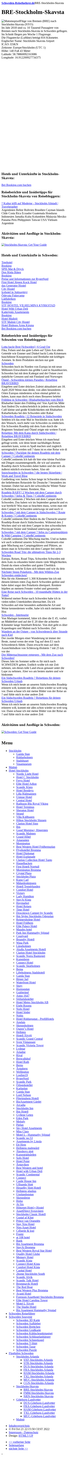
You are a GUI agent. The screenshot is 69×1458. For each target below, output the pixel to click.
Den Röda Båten (11, 272)
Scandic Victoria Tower (30, 1045)
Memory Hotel (24, 1257)
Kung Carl (22, 879)
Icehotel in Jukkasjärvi (14, 292)
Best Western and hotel (29, 1167)
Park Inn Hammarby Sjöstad (32, 932)
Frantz (20, 1234)
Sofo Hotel (22, 1157)
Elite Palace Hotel (26, 926)
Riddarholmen (24, 757)
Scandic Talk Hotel (27, 1280)
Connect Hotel (24, 962)
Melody (20, 1121)
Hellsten (21, 1032)
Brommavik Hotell (27, 1283)
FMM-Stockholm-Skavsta (39, 1393)
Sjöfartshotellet (24, 999)
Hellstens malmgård (27, 1148)
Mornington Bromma (28, 869)
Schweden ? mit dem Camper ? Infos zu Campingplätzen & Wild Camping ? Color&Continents (34, 534)
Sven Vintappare (26, 1042)
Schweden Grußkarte (28, 1330)
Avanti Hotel (23, 1293)
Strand (20, 813)
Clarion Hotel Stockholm (30, 952)
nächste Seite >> (18, 1448)
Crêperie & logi (25, 1230)
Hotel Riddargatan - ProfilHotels (35, 1018)
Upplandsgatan (25, 1194)
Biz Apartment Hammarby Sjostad (36, 1310)
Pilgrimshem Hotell (27, 1098)
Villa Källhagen (25, 816)
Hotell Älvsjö (24, 1035)
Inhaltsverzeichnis (19, 1425)
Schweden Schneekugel (30, 1340)
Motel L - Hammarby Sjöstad (33, 1134)
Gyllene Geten (24, 1114)
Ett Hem (21, 1144)
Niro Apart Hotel (26, 1227)
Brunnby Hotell (25, 939)
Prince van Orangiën (28, 1220)
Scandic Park (23, 1081)
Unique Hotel (24, 797)
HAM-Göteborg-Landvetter (40, 1409)
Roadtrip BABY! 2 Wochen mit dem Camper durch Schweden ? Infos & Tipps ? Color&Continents (31, 494)
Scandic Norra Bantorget (30, 956)
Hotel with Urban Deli (29, 1171)
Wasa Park (22, 942)
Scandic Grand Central (29, 1038)
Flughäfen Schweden (21, 1353)
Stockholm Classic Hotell (31, 1214)
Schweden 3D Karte (28, 1320)
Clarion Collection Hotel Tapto (34, 860)
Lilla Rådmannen (26, 793)
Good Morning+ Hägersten (32, 830)
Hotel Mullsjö (9, 318)
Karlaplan (22, 1088)
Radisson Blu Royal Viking (32, 803)
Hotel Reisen (23, 906)
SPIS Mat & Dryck (12, 269)
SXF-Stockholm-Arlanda (38, 1359)
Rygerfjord (22, 1078)
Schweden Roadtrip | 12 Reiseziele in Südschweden (31, 416)
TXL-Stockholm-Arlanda (38, 1376)
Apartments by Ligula (29, 1141)
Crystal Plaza (23, 873)
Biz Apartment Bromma (30, 1244)
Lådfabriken (8, 298)
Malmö (13, 767)
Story (19, 985)
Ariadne (21, 1052)
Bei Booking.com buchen (16, 185)
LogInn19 (22, 1075)
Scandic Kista (24, 1260)
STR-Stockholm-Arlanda (38, 1363)
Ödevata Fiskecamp (12, 295)
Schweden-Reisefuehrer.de (18, 3)
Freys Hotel (23, 780)
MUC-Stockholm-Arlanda (39, 1379)
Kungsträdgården (26, 1154)
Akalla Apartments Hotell (31, 949)
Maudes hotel (24, 929)
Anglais (20, 1022)
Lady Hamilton (25, 896)
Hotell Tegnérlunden (28, 886)
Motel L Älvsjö (25, 1303)
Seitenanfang (16, 1445)
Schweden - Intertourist (15, 615)
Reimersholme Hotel (28, 919)
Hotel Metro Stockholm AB (32, 1002)
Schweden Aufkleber (28, 1323)
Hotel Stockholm (19, 770)
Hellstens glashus (26, 1191)
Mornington (23, 843)
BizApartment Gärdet (28, 1101)
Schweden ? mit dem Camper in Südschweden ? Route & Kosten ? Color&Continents (33, 514)
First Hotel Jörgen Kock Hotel (19, 282)
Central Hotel (24, 800)
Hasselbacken (24, 863)
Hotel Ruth (22, 1061)
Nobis (19, 1015)
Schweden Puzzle (26, 1350)
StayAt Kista (23, 899)
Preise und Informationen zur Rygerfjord (24, 278)
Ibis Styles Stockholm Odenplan (35, 916)
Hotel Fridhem (24, 922)
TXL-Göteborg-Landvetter (39, 1412)
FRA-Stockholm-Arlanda (38, 1369)
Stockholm (15, 750)
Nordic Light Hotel (27, 773)
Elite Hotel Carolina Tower (32, 1300)
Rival (19, 1055)
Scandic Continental (28, 1174)
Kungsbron (22, 959)
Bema (19, 969)
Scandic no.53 (24, 1138)
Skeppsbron (23, 1197)
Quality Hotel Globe (28, 1253)
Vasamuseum (23, 764)
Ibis (18, 826)
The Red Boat (24, 1287)
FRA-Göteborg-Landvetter (39, 1406)
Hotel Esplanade (25, 856)
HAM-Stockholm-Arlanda (39, 1373)
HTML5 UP (26, 1435)
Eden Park (22, 1118)
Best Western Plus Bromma (32, 1290)
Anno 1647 (22, 995)
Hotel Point (22, 1161)
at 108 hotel (23, 1237)
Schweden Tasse (26, 1346)
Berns (19, 1065)
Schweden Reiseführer (22, 1313)
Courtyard (22, 936)
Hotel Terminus (25, 807)
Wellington (22, 1071)
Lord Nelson (23, 1095)
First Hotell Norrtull (27, 866)
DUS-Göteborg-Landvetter (39, 1402)
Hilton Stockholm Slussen (31, 820)
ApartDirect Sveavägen (29, 1210)
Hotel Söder (23, 1012)
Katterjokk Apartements (15, 312)
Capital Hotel (24, 1270)
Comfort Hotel (24, 889)
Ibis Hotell (22, 1111)
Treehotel (6, 262)
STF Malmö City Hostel (15, 322)
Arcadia (20, 1105)
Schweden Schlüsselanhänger (33, 1336)
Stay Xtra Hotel (25, 1224)
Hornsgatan (23, 989)
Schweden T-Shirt (26, 1343)
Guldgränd (22, 992)
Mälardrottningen (26, 883)
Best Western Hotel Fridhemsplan (35, 846)
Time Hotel (22, 909)
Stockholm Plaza (26, 876)
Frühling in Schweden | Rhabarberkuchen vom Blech (32, 399)
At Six (20, 1204)
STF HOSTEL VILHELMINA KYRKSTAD (28, 305)
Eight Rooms (23, 1005)
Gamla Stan (23, 754)
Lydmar (20, 1048)
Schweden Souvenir (20, 1316)
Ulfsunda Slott (24, 1184)
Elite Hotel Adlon (26, 783)
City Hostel (8, 288)
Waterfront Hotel (26, 982)
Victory (20, 893)
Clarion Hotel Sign (27, 823)
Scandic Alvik (24, 1277)
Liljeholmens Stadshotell (30, 972)
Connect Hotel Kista (28, 1263)
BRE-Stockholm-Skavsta (38, 1389)
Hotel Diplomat (25, 853)
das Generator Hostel (13, 285)
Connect (21, 1177)
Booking (6, 265)
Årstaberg (22, 1068)
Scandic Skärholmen (28, 965)
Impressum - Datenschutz (23, 1432)
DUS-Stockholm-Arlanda (38, 1366)
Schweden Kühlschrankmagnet (34, 1333)
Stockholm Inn (24, 1108)
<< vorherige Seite (19, 1441)
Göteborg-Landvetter (28, 1399)
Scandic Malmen (26, 833)
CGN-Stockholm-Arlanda (39, 1383)
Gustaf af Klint (24, 1217)
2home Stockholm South (30, 1273)
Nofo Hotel (22, 1009)
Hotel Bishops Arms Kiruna (17, 325)
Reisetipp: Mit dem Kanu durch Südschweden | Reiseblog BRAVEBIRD (28, 434)
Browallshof (23, 1058)
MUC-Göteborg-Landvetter (40, 1416)
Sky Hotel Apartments (29, 1128)
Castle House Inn (26, 1181)
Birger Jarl (22, 979)
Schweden (7, 363)
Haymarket (22, 903)
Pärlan (20, 1124)
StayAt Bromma (25, 1247)
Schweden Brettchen (28, 1326)
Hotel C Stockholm (27, 777)
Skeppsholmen (24, 1025)
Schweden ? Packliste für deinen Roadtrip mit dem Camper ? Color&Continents (30, 454)
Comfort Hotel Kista (28, 1267)
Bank (19, 1240)
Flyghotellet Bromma (28, 850)
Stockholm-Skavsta (27, 1386)
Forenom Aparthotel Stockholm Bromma (40, 1297)
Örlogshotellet (24, 1085)
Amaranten (22, 840)
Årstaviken (22, 1164)
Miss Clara (22, 1131)
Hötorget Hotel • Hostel (30, 1207)
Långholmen (23, 946)
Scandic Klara (24, 787)
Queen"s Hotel (24, 1028)
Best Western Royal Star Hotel (34, 1250)
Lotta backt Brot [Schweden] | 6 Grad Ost (25, 346)
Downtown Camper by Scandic (34, 912)
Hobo (19, 1201)
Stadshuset (22, 760)
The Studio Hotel (26, 1306)
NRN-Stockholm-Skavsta (38, 1396)
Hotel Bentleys (24, 790)
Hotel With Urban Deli (14, 308)
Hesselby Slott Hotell (28, 1187)
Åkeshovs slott (24, 1151)
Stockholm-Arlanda (27, 1356)
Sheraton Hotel (25, 810)
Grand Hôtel (23, 836)
